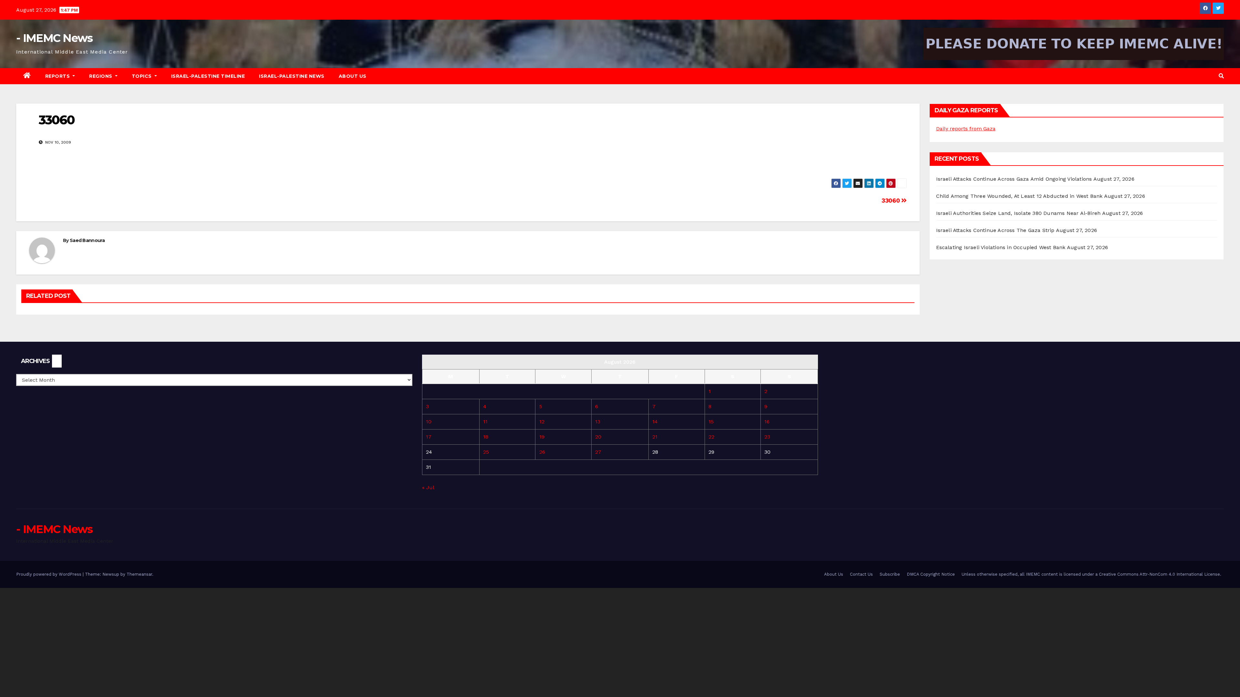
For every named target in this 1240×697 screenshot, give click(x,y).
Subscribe (890, 574)
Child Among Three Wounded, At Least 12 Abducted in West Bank (1019, 196)
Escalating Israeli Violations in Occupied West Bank (1001, 247)
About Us (353, 76)
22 (711, 437)
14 (655, 422)
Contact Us (861, 574)
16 (767, 422)
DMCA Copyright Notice (931, 574)
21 (654, 437)
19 (541, 437)
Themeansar (139, 574)
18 (485, 437)
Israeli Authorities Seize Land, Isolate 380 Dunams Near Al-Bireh (1018, 213)
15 (711, 422)
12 (541, 422)
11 (485, 422)
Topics (142, 76)
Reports (58, 76)
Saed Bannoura (87, 240)
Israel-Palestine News (292, 76)
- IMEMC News (54, 38)
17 (428, 437)
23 (767, 437)
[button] (1221, 76)
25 (486, 452)
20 (598, 437)
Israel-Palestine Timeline (208, 76)
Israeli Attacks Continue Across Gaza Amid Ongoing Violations (1014, 179)
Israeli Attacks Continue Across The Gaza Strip (995, 230)
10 (428, 422)
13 (597, 422)
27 (598, 452)
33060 (891, 200)
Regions (101, 76)
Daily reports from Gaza (966, 129)
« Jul (428, 487)
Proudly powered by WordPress (49, 574)
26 (542, 452)
